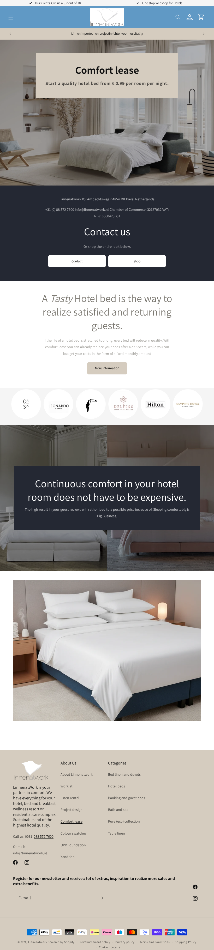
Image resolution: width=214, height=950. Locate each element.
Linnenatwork (37, 942)
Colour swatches (73, 833)
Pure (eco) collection (124, 821)
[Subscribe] (101, 898)
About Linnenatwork (77, 774)
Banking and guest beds (126, 797)
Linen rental (70, 797)
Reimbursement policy (95, 942)
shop (137, 261)
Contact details (109, 947)
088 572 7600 (44, 836)
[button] (11, 17)
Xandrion (68, 856)
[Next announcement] (204, 34)
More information (107, 368)
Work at (67, 786)
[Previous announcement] (10, 34)
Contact (77, 261)
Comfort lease (71, 821)
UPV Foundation (73, 845)
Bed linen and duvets (124, 774)
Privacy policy (125, 942)
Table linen (116, 833)
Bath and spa (118, 809)
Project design (71, 809)
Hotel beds (116, 786)
